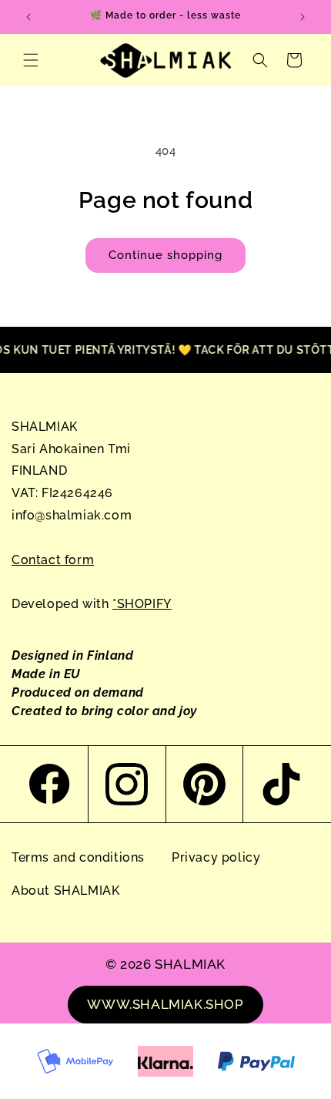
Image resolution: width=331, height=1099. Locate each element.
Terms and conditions (78, 857)
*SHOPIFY (142, 604)
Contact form (53, 560)
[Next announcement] (302, 17)
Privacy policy (216, 857)
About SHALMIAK (65, 890)
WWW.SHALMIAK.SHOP (165, 1004)
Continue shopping (165, 255)
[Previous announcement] (28, 17)
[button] (31, 60)
